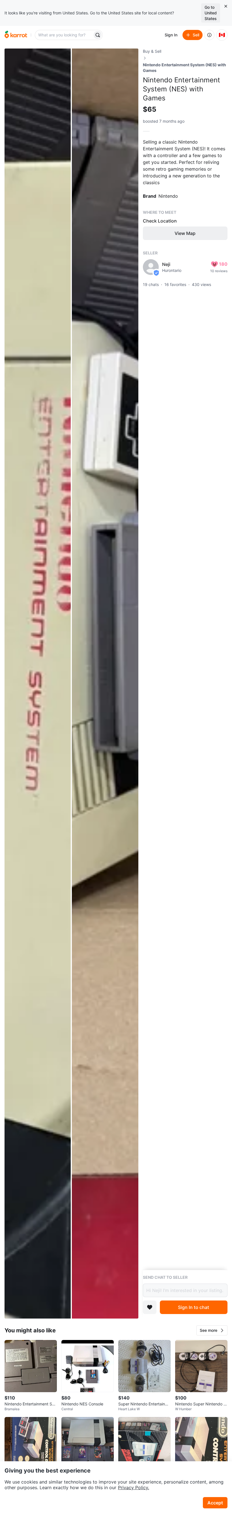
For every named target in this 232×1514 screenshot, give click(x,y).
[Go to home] (16, 35)
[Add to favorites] (149, 1307)
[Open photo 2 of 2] (105, 684)
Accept (215, 1503)
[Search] (98, 35)
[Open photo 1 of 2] (38, 684)
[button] (211, 1330)
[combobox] (64, 35)
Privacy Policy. (133, 1487)
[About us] (209, 35)
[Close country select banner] (226, 6)
